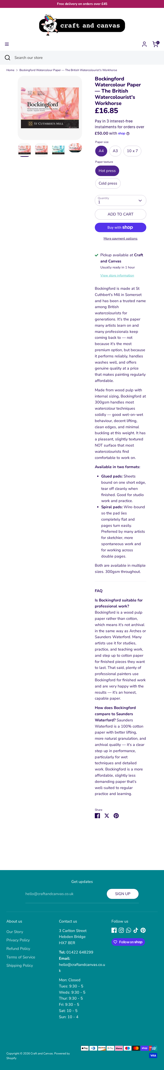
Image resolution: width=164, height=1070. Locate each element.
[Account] (144, 42)
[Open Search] (7, 58)
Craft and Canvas (42, 1053)
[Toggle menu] (7, 44)
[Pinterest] (143, 930)
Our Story (14, 931)
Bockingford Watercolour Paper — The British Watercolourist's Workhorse (68, 70)
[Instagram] (121, 930)
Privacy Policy (18, 940)
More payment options (121, 238)
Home (10, 70)
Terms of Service (20, 957)
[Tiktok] (135, 930)
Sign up (122, 893)
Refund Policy (18, 948)
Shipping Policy (19, 965)
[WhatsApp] (128, 930)
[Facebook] (114, 930)
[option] (50, 109)
